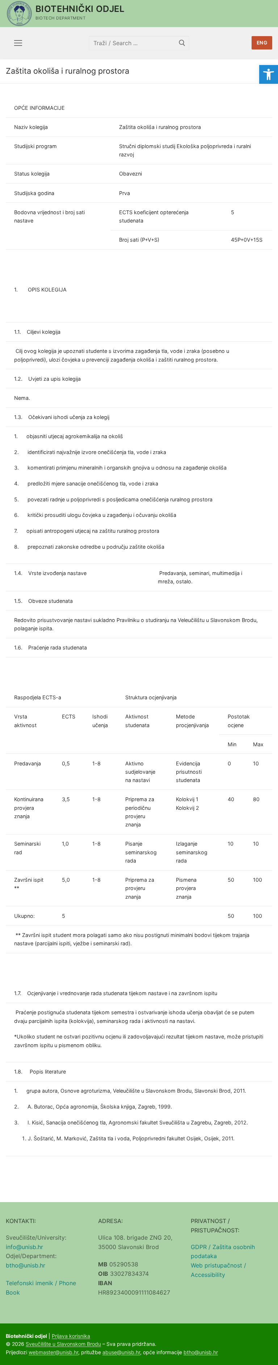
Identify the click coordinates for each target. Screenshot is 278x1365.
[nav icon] (18, 43)
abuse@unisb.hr (121, 1352)
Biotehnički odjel (80, 9)
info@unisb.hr (24, 1246)
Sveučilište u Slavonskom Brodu (63, 1344)
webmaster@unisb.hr (53, 1352)
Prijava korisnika (71, 1336)
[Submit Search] (182, 42)
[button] (268, 74)
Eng (262, 43)
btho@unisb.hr (25, 1265)
